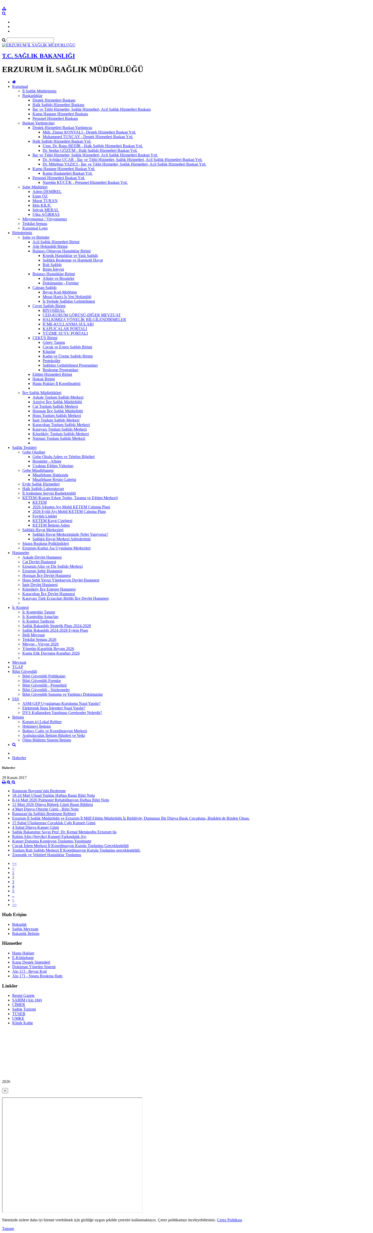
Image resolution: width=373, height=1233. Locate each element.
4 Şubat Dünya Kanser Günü (35, 827)
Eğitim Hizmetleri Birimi (52, 374)
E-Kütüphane (23, 957)
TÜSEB (18, 1014)
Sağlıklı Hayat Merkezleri (42, 530)
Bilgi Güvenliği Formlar (41, 680)
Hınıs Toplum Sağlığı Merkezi (56, 415)
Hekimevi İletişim (36, 726)
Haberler (19, 758)
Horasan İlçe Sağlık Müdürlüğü (57, 411)
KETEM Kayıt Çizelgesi (52, 520)
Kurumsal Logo (35, 228)
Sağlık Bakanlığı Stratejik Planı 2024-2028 (56, 626)
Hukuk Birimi (43, 379)
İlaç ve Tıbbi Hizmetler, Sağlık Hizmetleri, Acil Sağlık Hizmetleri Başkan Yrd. (95, 155)
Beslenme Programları (60, 370)
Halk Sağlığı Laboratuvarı (43, 488)
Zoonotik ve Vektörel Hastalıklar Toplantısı (46, 855)
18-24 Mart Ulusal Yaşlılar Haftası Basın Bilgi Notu (53, 795)
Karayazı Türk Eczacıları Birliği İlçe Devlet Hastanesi (65, 598)
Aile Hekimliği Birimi (49, 246)
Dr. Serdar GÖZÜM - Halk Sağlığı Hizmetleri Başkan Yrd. (90, 150)
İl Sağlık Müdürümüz (39, 91)
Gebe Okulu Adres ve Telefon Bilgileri (63, 457)
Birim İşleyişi (53, 269)
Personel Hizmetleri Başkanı (55, 118)
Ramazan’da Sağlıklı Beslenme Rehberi (44, 814)
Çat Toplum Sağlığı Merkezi (55, 406)
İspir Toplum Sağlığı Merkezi (55, 420)
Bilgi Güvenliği (24, 671)
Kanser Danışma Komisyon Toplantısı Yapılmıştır (51, 841)
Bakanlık (19, 924)
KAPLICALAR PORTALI (65, 329)
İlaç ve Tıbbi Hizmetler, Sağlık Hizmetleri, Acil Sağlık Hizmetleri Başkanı (91, 109)
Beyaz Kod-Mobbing (60, 292)
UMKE (18, 1018)
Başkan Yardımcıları (38, 123)
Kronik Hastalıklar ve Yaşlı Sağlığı (70, 255)
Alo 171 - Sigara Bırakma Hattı (37, 976)
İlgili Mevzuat (33, 635)
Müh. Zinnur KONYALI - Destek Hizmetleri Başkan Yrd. (89, 132)
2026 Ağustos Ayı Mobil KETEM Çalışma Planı (71, 507)
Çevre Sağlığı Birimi (48, 306)
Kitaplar (49, 351)
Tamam (8, 1228)
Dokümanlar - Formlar (61, 283)
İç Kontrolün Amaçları (40, 616)
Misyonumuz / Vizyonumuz (44, 219)
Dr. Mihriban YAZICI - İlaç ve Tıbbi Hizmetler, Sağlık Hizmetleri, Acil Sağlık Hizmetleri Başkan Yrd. (124, 164)
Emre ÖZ (40, 196)
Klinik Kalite (22, 1023)
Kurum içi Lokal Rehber (42, 722)
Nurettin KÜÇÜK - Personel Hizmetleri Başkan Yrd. (85, 182)
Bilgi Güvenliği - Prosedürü (44, 685)
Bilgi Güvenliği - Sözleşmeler (46, 690)
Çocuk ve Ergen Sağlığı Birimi (67, 347)
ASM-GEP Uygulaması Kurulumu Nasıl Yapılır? (61, 703)
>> (14, 904)
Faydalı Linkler (44, 516)
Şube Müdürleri (34, 187)
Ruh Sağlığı (52, 265)
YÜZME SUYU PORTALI (65, 333)
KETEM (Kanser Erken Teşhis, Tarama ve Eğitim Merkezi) (70, 498)
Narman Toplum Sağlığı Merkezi (58, 438)
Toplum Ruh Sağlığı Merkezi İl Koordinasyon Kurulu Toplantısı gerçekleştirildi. (76, 850)
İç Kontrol (20, 607)
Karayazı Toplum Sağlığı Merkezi (59, 429)
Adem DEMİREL (47, 191)
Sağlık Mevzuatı (25, 929)
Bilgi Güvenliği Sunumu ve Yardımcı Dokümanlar (62, 694)
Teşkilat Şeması (34, 223)
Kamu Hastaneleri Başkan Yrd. (68, 173)
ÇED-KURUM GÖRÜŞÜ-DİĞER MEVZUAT (82, 315)
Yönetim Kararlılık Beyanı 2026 (48, 648)
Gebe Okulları (33, 452)
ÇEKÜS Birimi (44, 338)
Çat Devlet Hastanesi (39, 562)
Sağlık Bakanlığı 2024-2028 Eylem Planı (55, 630)
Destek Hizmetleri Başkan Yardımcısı (62, 127)
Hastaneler (20, 552)
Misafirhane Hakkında (50, 475)
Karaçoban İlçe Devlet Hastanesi (48, 594)
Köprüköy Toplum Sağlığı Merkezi (60, 434)
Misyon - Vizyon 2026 (40, 644)
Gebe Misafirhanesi (38, 470)
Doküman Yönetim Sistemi (34, 967)
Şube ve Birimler (35, 237)
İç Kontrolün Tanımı (38, 612)
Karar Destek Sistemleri (31, 962)
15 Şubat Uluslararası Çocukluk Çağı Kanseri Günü (53, 823)
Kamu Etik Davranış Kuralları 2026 (51, 653)
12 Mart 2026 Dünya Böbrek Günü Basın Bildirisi (52, 804)
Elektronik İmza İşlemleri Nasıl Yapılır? (53, 708)
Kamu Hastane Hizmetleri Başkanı (60, 114)
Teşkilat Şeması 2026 (39, 639)
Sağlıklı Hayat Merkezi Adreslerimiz (61, 539)
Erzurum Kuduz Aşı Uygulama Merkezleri (56, 548)
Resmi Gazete (23, 995)
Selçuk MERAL (45, 210)
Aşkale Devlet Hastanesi (42, 557)
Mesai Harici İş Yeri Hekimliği (67, 297)
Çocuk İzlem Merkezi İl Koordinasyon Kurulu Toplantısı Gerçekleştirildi (70, 845)
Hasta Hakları (23, 953)
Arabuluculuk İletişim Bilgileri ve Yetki (53, 735)
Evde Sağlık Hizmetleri (41, 484)
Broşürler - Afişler (46, 461)
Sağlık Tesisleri (24, 447)
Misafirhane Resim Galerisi (54, 479)
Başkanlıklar (32, 95)
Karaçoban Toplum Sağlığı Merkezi (61, 425)
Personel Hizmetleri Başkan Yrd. (58, 178)
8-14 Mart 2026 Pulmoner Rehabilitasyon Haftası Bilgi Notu (60, 800)
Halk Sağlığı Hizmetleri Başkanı (58, 105)
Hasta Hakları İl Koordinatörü (56, 383)
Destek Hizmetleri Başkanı (53, 100)
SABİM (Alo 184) (27, 1000)
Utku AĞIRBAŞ (46, 214)
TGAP (17, 667)
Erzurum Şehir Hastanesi (42, 571)
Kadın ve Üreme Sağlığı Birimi (68, 356)
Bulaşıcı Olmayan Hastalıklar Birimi (61, 251)
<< (14, 863)
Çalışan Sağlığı (44, 287)
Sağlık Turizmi (24, 1009)
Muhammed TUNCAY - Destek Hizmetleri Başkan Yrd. (88, 137)
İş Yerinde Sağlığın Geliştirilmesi (69, 301)
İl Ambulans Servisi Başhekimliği (49, 493)
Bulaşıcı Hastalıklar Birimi (53, 274)
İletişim (18, 717)
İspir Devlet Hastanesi (40, 584)
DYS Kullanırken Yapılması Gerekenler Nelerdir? (62, 712)
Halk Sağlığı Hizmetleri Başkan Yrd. (61, 141)
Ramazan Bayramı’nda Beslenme (39, 791)
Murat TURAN (45, 201)
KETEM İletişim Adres (51, 525)
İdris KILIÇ (42, 205)
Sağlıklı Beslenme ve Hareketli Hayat (73, 260)
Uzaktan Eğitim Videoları (52, 466)
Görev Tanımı (54, 342)
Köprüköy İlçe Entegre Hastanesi (49, 589)
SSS (15, 699)
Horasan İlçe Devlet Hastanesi (46, 575)
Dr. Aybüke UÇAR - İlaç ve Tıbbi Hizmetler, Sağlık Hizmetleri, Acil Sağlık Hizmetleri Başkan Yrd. (122, 159)
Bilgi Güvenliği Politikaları (43, 676)
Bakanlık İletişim (25, 933)
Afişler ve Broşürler (58, 278)
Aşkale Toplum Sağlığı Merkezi (57, 397)
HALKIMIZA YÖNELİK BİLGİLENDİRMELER (84, 319)
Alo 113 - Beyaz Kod (29, 971)
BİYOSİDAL (54, 310)
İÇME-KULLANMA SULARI (68, 324)
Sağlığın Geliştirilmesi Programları (70, 365)
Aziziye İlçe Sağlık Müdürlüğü (57, 402)
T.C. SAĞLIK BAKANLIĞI (38, 56)
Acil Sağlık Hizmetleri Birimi (55, 242)
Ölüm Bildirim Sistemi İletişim (46, 740)
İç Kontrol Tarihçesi (38, 621)
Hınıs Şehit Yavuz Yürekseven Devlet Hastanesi (60, 580)
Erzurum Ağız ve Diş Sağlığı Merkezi (52, 566)
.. (13, 895)
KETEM (39, 502)
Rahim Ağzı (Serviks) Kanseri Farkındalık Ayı (49, 836)
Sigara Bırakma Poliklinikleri (45, 543)
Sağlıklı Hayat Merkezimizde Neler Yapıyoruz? (70, 534)
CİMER (18, 1004)
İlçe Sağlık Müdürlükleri (41, 393)
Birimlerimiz (22, 233)
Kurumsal (20, 86)
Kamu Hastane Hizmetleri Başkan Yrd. (63, 169)
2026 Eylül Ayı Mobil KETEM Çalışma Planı (69, 511)
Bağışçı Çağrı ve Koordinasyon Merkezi (54, 731)
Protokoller (51, 361)
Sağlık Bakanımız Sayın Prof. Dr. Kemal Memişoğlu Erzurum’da (64, 832)
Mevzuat (19, 662)
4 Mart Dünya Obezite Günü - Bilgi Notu (45, 809)
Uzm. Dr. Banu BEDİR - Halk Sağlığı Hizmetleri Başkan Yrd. (93, 146)
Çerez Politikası (229, 1220)
